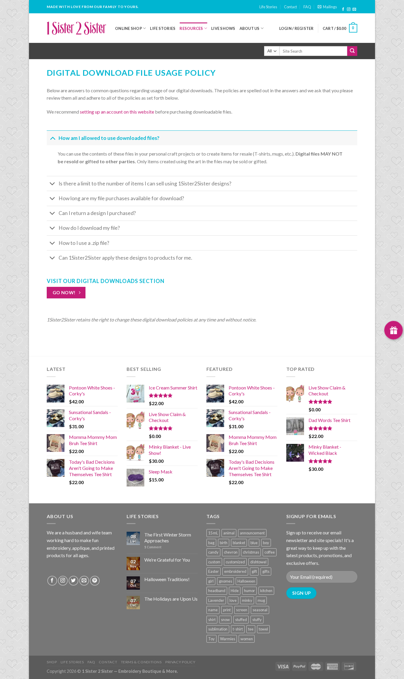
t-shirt (238, 629)
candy (213, 552)
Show (393, 330)
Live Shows (223, 28)
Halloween (246, 581)
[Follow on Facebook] (343, 9)
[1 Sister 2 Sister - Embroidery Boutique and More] (76, 28)
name (213, 609)
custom (214, 562)
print (227, 609)
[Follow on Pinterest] (95, 581)
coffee (269, 552)
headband (216, 590)
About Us (250, 28)
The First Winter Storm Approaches (167, 537)
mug (261, 600)
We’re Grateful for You (167, 559)
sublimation (217, 629)
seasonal (260, 609)
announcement (252, 533)
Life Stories (268, 6)
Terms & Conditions (141, 662)
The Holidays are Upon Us (171, 599)
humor (249, 590)
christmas (251, 552)
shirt (212, 619)
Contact (290, 6)
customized (235, 562)
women (246, 638)
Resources (191, 28)
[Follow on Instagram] (348, 9)
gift (254, 571)
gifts (265, 571)
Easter (213, 571)
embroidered (235, 571)
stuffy (257, 619)
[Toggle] (52, 138)
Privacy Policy (180, 662)
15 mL (213, 533)
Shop (52, 662)
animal (229, 533)
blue (254, 542)
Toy (211, 638)
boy (266, 542)
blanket (239, 542)
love (233, 600)
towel (263, 629)
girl (211, 581)
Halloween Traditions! (167, 579)
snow (225, 619)
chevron (230, 552)
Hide (235, 590)
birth (223, 542)
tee (250, 629)
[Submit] (352, 51)
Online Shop (128, 28)
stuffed (241, 619)
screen (241, 609)
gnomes (225, 581)
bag (211, 542)
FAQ (307, 6)
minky (247, 600)
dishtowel (258, 562)
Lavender (216, 600)
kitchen (266, 590)
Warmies (227, 638)
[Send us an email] (354, 9)
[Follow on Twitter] (73, 581)
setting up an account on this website (117, 111)
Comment (152, 547)
